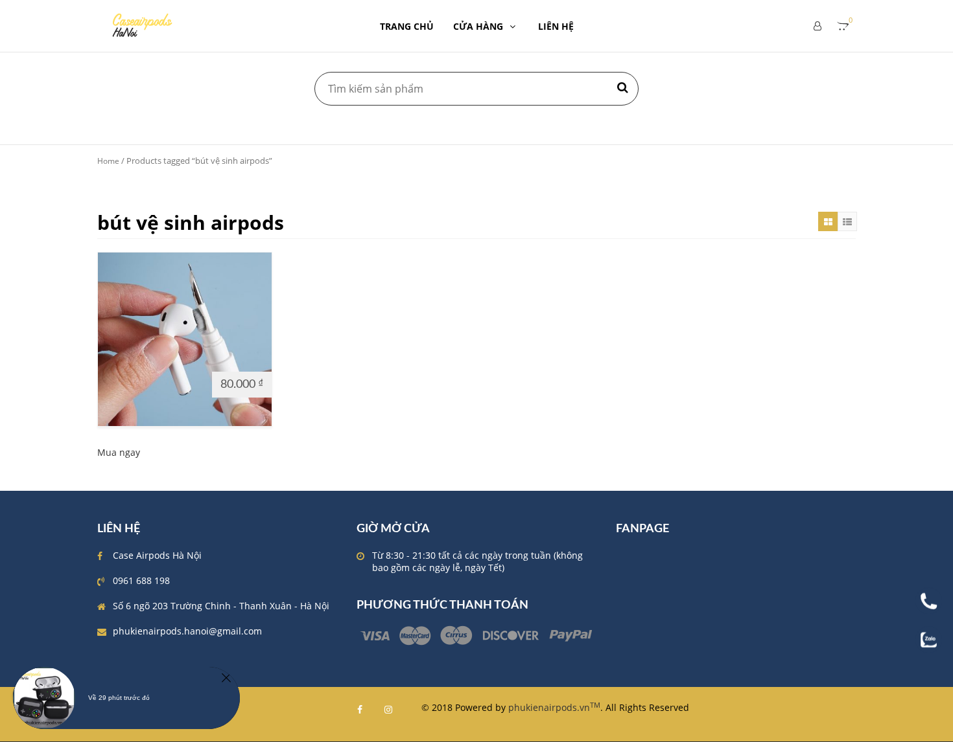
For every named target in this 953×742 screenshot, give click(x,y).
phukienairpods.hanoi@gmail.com (187, 631)
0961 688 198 (141, 580)
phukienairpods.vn (554, 707)
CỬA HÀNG (478, 26)
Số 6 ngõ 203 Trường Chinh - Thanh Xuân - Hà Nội (221, 606)
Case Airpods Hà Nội (157, 555)
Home (108, 160)
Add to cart (129, 383)
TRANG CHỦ (407, 26)
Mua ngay (118, 452)
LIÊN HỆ (556, 26)
